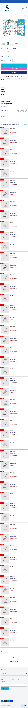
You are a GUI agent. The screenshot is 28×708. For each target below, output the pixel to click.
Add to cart (14, 65)
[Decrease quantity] (7, 60)
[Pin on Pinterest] (21, 111)
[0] (25, 8)
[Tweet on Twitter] (23, 111)
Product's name (13, 130)
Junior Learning (4, 51)
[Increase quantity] (14, 60)
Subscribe (5, 688)
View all (25, 124)
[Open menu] (2, 8)
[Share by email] (26, 111)
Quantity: (3, 60)
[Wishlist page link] (17, 8)
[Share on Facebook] (18, 111)
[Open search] (20, 8)
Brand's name (12, 128)
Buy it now (14, 72)
